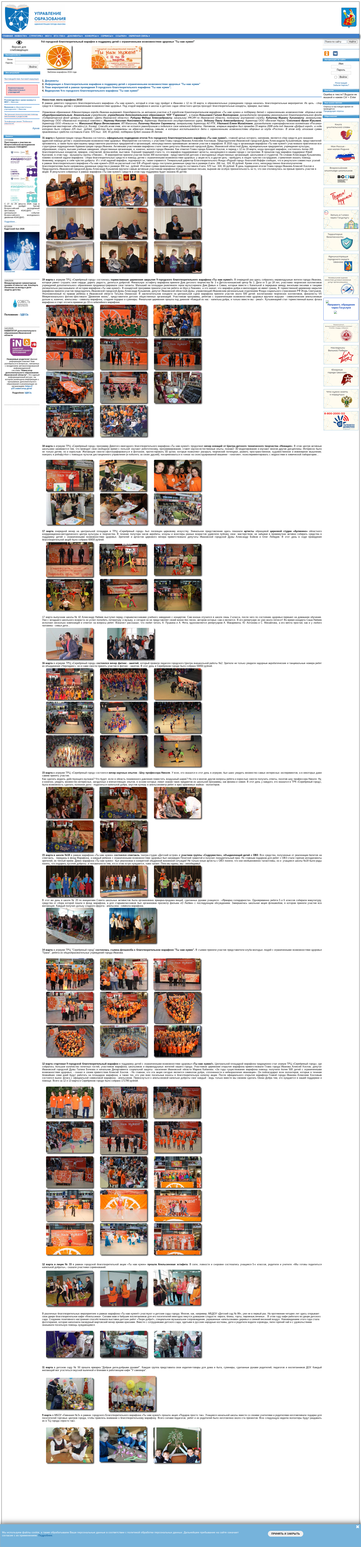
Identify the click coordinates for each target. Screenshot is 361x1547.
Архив (36, 128)
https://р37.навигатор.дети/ (21, 387)
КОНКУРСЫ (91, 36)
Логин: (10, 59)
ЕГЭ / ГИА (59, 36)
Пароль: (9, 63)
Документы (52, 80)
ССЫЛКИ (120, 36)
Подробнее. (45, 1535)
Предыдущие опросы (333, 111)
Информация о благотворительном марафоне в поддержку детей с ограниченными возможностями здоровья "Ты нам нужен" (122, 84)
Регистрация (341, 83)
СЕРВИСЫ (106, 36)
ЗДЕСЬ (24, 314)
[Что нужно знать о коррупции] (341, 407)
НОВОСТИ (20, 36)
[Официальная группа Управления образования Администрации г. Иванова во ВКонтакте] (335, 55)
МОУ (47, 36)
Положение (9, 271)
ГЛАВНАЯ (8, 36)
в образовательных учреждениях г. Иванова (18, 108)
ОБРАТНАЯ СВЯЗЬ (138, 36)
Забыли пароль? (341, 85)
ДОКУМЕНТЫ (74, 36)
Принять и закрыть (285, 1533)
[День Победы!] (341, 363)
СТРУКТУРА (35, 36)
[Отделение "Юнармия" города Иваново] (341, 385)
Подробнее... (10, 222)
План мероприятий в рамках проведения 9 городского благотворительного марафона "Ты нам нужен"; (108, 87)
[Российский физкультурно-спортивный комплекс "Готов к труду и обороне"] (341, 341)
